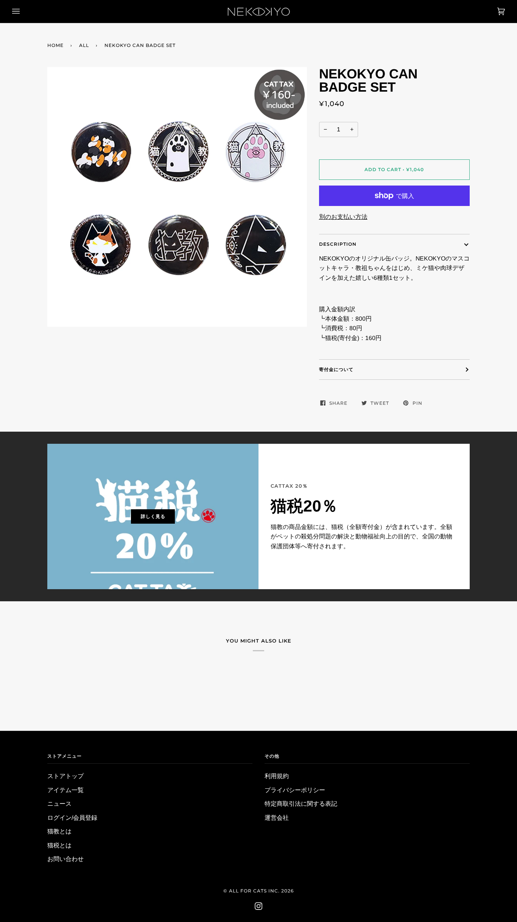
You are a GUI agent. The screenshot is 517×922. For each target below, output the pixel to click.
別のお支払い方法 (343, 217)
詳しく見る (153, 516)
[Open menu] (23, 11)
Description (338, 244)
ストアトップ (65, 776)
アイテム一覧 (65, 790)
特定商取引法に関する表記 (301, 803)
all (84, 45)
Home (55, 45)
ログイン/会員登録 (72, 817)
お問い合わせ (65, 859)
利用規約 (277, 776)
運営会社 (277, 817)
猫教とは (59, 831)
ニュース (59, 803)
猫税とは (59, 845)
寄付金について (336, 369)
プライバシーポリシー (295, 790)
